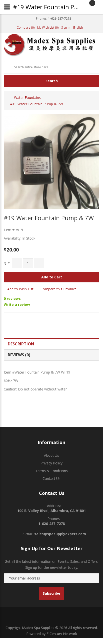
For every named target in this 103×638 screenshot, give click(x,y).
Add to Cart (51, 277)
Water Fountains (27, 97)
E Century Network (61, 633)
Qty (7, 263)
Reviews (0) (19, 355)
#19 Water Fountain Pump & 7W (36, 104)
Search (52, 80)
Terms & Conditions (51, 470)
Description (21, 344)
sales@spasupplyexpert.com (60, 533)
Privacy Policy (51, 463)
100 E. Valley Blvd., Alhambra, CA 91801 (51, 510)
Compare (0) (25, 28)
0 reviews (12, 298)
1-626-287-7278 (59, 19)
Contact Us (51, 478)
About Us (51, 455)
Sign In (65, 28)
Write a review (17, 304)
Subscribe (51, 593)
